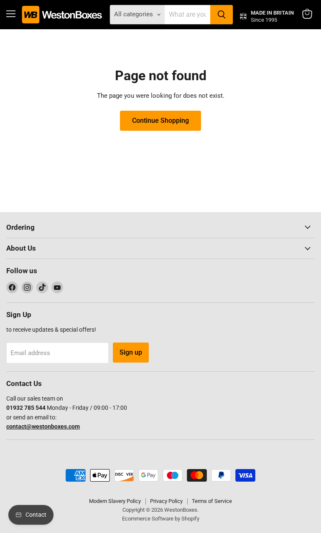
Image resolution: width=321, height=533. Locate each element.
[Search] (221, 14)
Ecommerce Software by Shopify (160, 518)
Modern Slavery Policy (115, 501)
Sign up (131, 352)
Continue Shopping (160, 120)
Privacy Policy (166, 501)
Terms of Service (212, 501)
